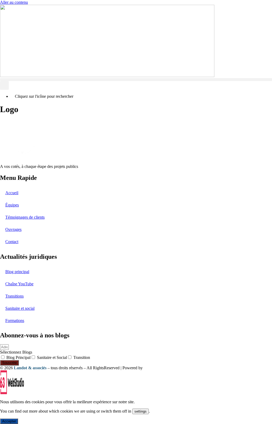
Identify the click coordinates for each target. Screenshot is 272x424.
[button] (136, 79)
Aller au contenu (14, 2)
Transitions (14, 296)
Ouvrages (13, 229)
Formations (14, 320)
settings (140, 411)
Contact (11, 241)
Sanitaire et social (20, 308)
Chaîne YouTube (19, 284)
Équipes (12, 205)
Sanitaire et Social (52, 357)
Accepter (9, 421)
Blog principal (17, 271)
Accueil (11, 192)
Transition (81, 357)
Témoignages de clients (25, 217)
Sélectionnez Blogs (16, 352)
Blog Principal (18, 357)
